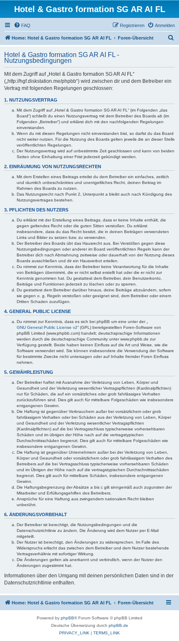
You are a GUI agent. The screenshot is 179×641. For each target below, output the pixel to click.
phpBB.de (118, 625)
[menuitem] (22, 25)
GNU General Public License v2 (47, 327)
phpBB (67, 618)
